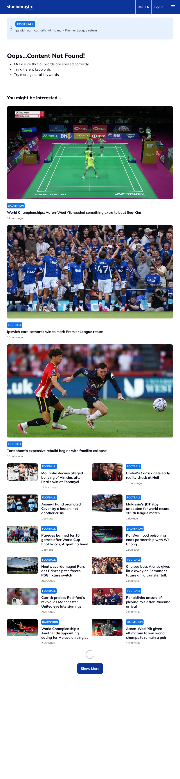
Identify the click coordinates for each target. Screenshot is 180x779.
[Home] (20, 7)
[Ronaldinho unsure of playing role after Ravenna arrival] (107, 596)
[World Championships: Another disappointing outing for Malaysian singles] (22, 627)
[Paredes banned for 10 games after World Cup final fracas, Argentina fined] (22, 534)
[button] (11, 26)
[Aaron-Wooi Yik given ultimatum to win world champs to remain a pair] (107, 627)
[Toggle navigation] (173, 7)
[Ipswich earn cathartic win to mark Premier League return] (90, 271)
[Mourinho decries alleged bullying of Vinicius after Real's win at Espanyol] (22, 472)
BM (140, 7)
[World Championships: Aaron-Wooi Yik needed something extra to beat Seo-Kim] (90, 152)
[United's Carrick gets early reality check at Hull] (107, 472)
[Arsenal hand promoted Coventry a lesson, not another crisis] (22, 503)
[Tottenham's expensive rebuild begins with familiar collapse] (90, 391)
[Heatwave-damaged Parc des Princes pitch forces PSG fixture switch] (22, 565)
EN (147, 7)
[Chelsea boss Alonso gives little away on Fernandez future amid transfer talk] (107, 565)
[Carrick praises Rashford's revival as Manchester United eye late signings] (22, 596)
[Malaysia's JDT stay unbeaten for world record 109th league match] (107, 503)
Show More (90, 668)
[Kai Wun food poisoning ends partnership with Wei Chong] (107, 534)
